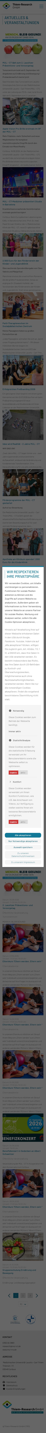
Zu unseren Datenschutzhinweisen (23, 854)
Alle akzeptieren (23, 835)
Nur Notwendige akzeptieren (23, 841)
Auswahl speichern (23, 847)
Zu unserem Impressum (23, 862)
